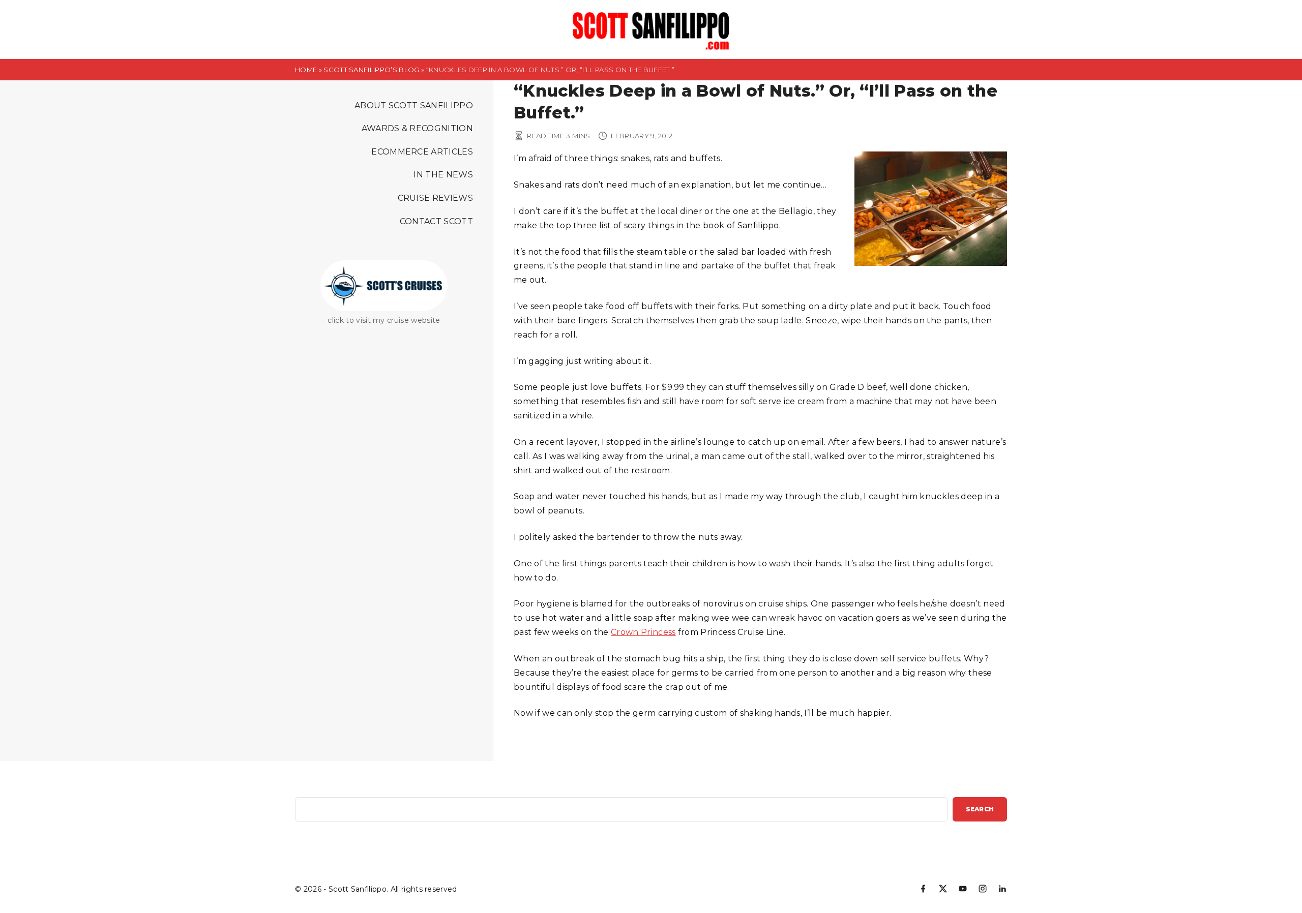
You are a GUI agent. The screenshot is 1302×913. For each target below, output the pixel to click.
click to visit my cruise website (384, 320)
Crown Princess (643, 632)
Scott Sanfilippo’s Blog (371, 70)
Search (980, 809)
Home (306, 70)
